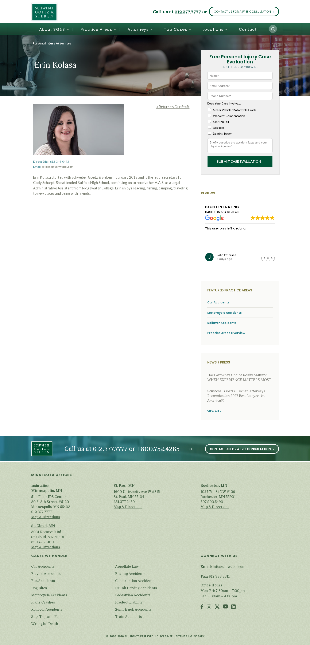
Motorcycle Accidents (224, 312)
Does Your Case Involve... (224, 103)
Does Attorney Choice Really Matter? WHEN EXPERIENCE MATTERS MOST (239, 377)
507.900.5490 (212, 502)
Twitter (217, 607)
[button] (272, 28)
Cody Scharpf (43, 182)
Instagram (209, 607)
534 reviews (230, 212)
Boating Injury (222, 133)
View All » (214, 411)
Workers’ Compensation (229, 116)
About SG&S (52, 29)
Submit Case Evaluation (239, 161)
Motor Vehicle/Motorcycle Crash (234, 110)
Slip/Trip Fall (221, 121)
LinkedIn (233, 607)
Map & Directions (45, 517)
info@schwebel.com (229, 567)
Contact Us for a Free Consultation (242, 11)
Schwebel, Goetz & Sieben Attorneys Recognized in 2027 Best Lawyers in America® (236, 396)
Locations (213, 29)
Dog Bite (219, 127)
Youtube (225, 607)
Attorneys (138, 29)
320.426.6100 (42, 542)
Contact (248, 29)
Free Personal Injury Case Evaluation (240, 59)
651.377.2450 (124, 502)
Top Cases (175, 29)
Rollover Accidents (221, 323)
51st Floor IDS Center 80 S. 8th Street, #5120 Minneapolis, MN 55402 (50, 502)
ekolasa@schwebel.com (57, 166)
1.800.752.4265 (158, 449)
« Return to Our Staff (173, 107)
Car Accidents (218, 302)
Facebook (202, 607)
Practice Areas (96, 29)
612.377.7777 (188, 11)
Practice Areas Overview (226, 333)
